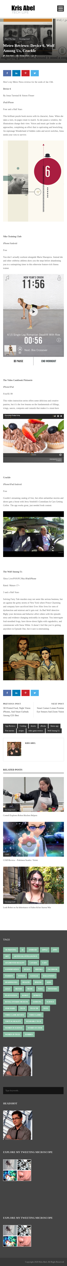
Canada (33, 963)
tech (22, 1008)
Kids (49, 982)
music (30, 989)
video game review (14, 1015)
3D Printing (10, 950)
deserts (33, 726)
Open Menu (60, 8)
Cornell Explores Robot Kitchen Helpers (20, 815)
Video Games (35, 1015)
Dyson (27, 969)
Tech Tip (34, 1008)
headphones (11, 982)
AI (22, 950)
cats (44, 963)
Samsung (37, 1002)
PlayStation (11, 995)
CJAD (7, 854)
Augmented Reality (14, 963)
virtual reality (13, 1021)
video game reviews (35, 731)
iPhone (6, 243)
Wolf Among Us (54, 731)
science (50, 1002)
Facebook (52, 969)
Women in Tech (12, 1034)
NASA (40, 989)
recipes (21, 731)
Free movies (9, 731)
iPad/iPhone (8, 102)
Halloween (49, 976)
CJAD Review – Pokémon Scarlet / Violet (20, 860)
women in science (13, 1028)
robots (37, 995)
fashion (9, 976)
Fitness (21, 976)
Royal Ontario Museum (16, 1002)
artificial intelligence (25, 956)
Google (34, 976)
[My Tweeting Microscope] (18, 1171)
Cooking (23, 726)
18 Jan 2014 (24, 56)
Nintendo (52, 989)
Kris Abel (9, 56)
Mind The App (10, 39)
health (26, 982)
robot (25, 995)
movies (18, 989)
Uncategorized (24, 39)
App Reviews (10, 726)
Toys (45, 1008)
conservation (12, 969)
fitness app (54, 726)
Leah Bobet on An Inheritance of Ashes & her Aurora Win (27, 907)
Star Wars (10, 1008)
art (7, 956)
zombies (29, 1034)
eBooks (43, 726)
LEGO (7, 989)
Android (13, 243)
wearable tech (33, 1021)
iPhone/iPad (8, 387)
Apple (45, 950)
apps (55, 950)
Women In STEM (35, 1028)
